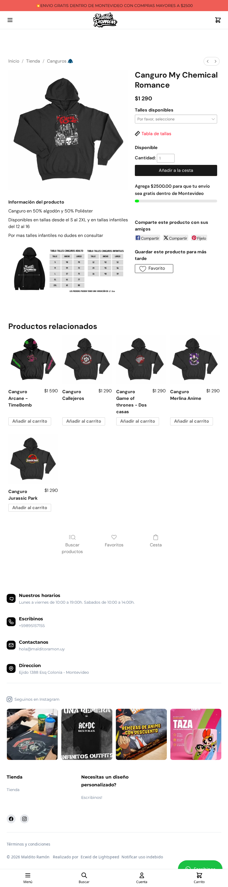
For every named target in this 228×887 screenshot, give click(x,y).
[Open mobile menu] (10, 20)
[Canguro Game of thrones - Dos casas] (141, 359)
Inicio (13, 61)
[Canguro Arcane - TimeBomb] (33, 359)
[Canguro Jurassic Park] (33, 459)
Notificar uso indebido (142, 856)
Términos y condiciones (28, 844)
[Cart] (218, 20)
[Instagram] (24, 818)
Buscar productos (72, 548)
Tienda (33, 61)
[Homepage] (114, 20)
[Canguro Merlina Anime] (195, 359)
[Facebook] (11, 818)
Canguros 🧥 (60, 61)
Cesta (156, 545)
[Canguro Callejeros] (87, 359)
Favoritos (114, 545)
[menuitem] (208, 61)
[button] (154, 268)
